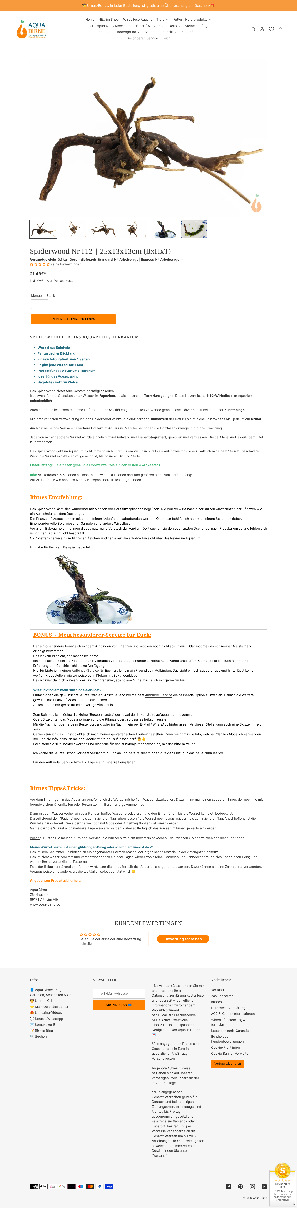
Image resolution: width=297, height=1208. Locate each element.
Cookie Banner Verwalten (230, 1053)
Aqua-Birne (260, 1198)
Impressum (219, 1002)
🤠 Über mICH (41, 1001)
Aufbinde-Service (85, 670)
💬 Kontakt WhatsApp (46, 1019)
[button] (40, 264)
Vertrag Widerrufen (227, 1063)
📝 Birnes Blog (41, 1031)
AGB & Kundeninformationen (233, 1014)
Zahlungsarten (222, 996)
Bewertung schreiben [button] (183, 939)
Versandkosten (64, 280)
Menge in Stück (43, 295)
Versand (217, 990)
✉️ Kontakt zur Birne (46, 1024)
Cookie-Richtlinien (225, 1047)
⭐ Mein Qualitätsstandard (50, 1007)
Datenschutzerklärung (228, 1008)
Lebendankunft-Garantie (230, 1031)
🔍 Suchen (38, 1036)
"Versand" (159, 1155)
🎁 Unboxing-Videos (46, 1013)
